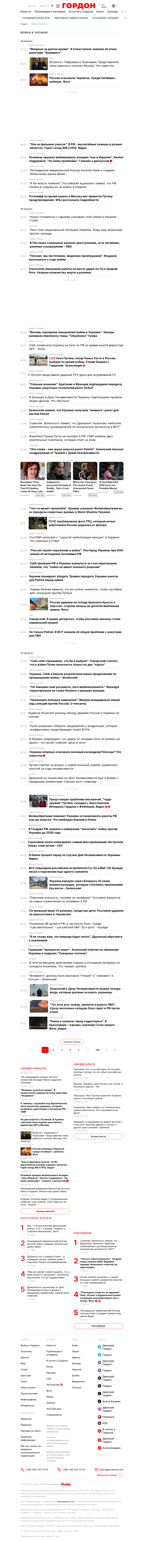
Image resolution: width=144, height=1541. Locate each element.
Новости (26, 11)
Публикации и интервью (50, 11)
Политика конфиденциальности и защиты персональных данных (57, 1441)
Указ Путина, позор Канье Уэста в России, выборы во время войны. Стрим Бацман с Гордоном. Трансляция (82, 362)
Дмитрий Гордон (108, 1347)
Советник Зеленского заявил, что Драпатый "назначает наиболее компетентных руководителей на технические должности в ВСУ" (98, 1244)
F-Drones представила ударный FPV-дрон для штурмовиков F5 (72, 375)
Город (75, 1340)
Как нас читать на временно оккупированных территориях (31, 1451)
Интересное (27, 1405)
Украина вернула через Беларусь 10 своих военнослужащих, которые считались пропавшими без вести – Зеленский (86, 884)
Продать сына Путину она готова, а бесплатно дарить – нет (98, 1085)
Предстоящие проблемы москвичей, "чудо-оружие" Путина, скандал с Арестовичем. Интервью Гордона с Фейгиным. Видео (80, 803)
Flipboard (108, 1416)
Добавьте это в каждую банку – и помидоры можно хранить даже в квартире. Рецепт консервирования (47, 1259)
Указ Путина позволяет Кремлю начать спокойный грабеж (97, 1097)
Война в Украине (39, 24)
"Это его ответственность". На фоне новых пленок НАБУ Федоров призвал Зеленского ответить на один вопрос (101, 1263)
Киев (74, 1345)
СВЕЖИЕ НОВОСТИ (33, 1068)
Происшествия (29, 1393)
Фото (49, 1390)
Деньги (25, 1357)
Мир (51, 58)
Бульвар (112, 11)
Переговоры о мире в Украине (71, 18)
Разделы (50, 1340)
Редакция (26, 1424)
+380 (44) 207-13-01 (37, 1469)
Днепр (75, 1375)
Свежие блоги (84, 1064)
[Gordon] (78, 6)
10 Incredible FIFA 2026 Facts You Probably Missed (108, 485)
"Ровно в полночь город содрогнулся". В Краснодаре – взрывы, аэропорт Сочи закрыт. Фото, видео (82, 1025)
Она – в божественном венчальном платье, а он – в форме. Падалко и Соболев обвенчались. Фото (46, 1228)
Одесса (76, 1357)
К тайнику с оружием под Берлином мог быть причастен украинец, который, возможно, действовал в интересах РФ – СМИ (44, 1107)
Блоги (100, 11)
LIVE (48, 1378)
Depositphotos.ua (65, 1501)
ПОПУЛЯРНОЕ (83, 1233)
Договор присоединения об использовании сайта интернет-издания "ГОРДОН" (58, 1456)
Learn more (40, 495)
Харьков (76, 1369)
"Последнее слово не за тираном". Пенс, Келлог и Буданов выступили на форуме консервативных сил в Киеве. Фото (100, 1296)
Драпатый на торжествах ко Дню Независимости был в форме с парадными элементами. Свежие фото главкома (48, 1291)
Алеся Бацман (112, 1401)
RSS (105, 1423)
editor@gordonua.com (111, 1469)
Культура (26, 1375)
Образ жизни (28, 1387)
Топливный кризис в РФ (36, 18)
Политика (33, 445)
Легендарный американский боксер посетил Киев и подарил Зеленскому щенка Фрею (100, 1313)
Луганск (76, 1387)
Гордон (24, 24)
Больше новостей (45, 1211)
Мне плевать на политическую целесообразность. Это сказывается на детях (97, 1110)
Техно (24, 1381)
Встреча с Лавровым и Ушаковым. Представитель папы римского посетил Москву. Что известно (44, 1137)
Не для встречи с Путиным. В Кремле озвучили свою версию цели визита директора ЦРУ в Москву (42, 1122)
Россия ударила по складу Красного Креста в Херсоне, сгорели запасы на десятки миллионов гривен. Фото (84, 606)
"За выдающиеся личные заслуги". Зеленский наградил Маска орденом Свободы (41, 1080)
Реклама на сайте (30, 1430)
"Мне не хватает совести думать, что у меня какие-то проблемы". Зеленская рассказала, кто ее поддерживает (48, 1274)
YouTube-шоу (53, 1408)
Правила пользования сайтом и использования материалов (58, 1429)
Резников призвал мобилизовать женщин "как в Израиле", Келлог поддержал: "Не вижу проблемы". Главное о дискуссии (44, 1178)
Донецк (76, 1363)
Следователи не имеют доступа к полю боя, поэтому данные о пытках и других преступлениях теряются (98, 1124)
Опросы (50, 1402)
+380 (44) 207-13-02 (73, 1469)
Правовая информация (28, 1438)
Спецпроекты (54, 1414)
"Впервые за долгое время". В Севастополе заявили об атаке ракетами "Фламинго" (44, 1093)
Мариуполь (78, 1381)
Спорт (24, 1369)
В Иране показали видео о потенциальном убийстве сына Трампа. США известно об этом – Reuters (44, 1202)
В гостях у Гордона (81, 11)
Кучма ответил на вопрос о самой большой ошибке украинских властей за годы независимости (101, 1280)
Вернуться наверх (107, 1475)
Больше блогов (98, 1136)
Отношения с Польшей (105, 18)
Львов (75, 1351)
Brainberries (25, 495)
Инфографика (28, 1399)
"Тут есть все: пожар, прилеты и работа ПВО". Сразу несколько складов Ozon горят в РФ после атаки (85, 1008)
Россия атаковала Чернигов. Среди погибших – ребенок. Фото (48, 1151)
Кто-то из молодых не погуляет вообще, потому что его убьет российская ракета (97, 1072)
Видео (49, 1396)
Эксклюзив (52, 1384)
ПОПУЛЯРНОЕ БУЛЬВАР (36, 1218)
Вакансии (26, 1418)
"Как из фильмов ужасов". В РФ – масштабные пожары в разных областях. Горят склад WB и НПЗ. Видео (44, 1165)
